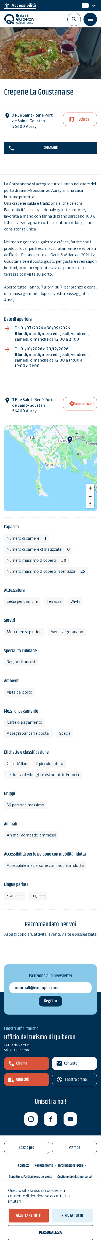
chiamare (51, 148)
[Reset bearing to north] (90, 504)
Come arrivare (84, 404)
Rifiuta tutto (72, 1215)
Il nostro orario (75, 1079)
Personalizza (50, 1232)
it (83, 6)
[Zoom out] (90, 496)
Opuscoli (22, 1079)
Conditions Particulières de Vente (30, 1177)
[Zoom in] (90, 488)
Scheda (84, 119)
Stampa (74, 1147)
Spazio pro (26, 1147)
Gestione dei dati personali (74, 1177)
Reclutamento (43, 1165)
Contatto (70, 1063)
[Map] (50, 468)
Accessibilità (20, 5)
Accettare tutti (28, 1215)
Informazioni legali (70, 1165)
